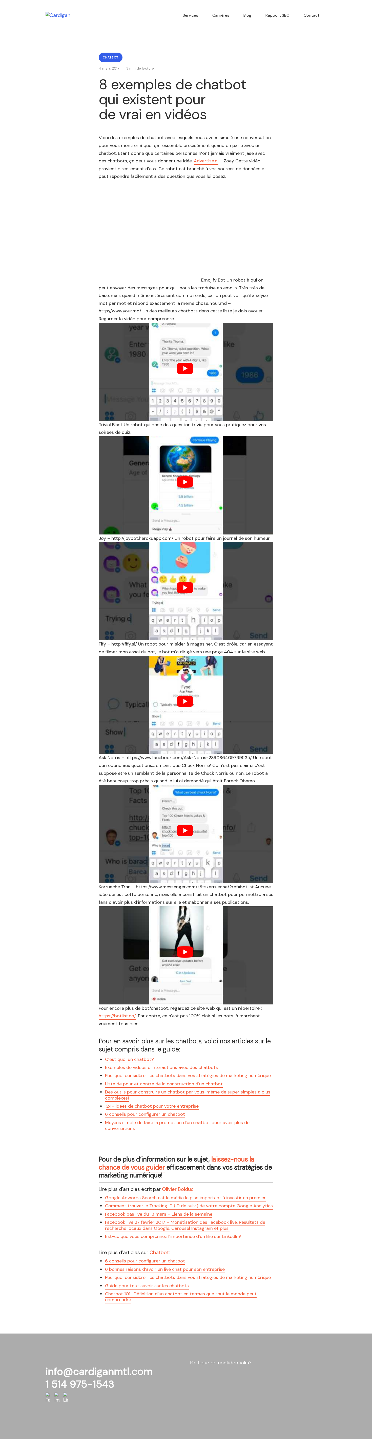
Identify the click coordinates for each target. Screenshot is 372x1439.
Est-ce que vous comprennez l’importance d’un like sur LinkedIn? (173, 1236)
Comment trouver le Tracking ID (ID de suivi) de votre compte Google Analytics (189, 1206)
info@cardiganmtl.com (99, 1371)
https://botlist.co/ (117, 1016)
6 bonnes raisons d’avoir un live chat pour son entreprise (165, 1269)
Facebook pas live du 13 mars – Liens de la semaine (158, 1214)
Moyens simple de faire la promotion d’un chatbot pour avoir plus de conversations (177, 1125)
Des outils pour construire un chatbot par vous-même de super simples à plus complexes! (187, 1095)
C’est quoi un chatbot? (129, 1059)
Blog (247, 15)
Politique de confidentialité (220, 1362)
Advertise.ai (206, 161)
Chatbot (110, 57)
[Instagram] (56, 1397)
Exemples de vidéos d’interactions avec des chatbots (161, 1067)
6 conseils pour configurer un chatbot (145, 1114)
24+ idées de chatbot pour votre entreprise (152, 1106)
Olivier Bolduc (178, 1189)
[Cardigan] (58, 15)
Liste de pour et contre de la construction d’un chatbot (164, 1084)
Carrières (220, 15)
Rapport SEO (277, 15)
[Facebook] (48, 1397)
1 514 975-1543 (80, 1384)
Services (190, 15)
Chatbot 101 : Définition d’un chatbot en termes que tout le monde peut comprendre (181, 1297)
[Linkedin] (65, 1397)
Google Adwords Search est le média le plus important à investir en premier (185, 1198)
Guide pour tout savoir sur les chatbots (147, 1286)
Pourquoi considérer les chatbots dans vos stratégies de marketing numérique (188, 1075)
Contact (311, 15)
